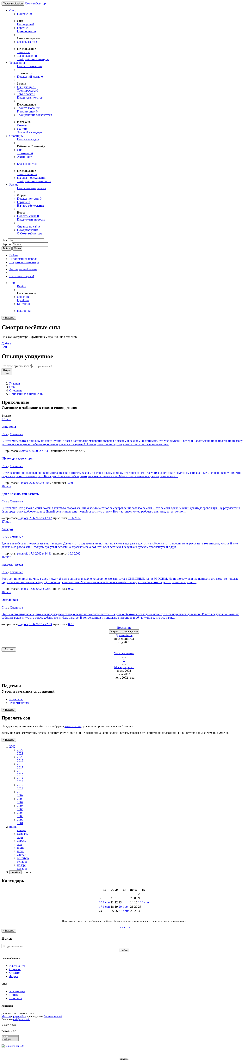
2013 (20, 781)
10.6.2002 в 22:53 (40, 624)
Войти (6, 248)
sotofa (24, 450)
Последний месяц (30, 76)
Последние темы (29, 198)
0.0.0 (70, 482)
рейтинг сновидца (33, 59)
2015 (20, 774)
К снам (27, 111)
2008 (20, 798)
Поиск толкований (29, 66)
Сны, (12, 10)
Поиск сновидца (28, 139)
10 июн (6, 592)
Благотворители (27, 163)
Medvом (6, 1016)
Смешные (15, 390)
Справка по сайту (28, 226)
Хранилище (17, 991)
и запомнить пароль (23, 258)
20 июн (6, 486)
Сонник (22, 128)
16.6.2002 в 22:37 (40, 588)
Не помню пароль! (21, 276)
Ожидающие (26, 87)
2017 (20, 767)
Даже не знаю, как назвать (20, 493)
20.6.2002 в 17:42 (40, 518)
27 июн (6, 419)
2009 (20, 795)
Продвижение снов (30, 97)
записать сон (73, 726)
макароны (9, 426)
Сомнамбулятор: (35, 3)
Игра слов (16, 699)
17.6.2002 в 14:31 (40, 553)
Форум (13, 976)
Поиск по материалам (31, 188)
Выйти (21, 286)
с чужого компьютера (24, 262)
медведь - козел (12, 564)
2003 (20, 816)
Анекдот (7, 529)
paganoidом (19, 1016)
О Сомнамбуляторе (29, 233)
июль (20, 851)
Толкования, (17, 62)
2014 (20, 778)
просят (26, 94)
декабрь (22, 868)
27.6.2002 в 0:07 (39, 482)
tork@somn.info (21, 1019)
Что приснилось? (16, 366)
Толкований (25, 153)
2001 (20, 823)
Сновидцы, (16, 135)
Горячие (22, 27)
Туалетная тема (19, 702)
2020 (20, 757)
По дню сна (124, 926)
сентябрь (23, 858)
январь (21, 830)
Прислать (15, 998)
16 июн (6, 557)
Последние (25, 24)
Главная (14, 383)
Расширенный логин (23, 269)
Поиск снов (25, 13)
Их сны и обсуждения (31, 177)
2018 (20, 764)
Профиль (23, 300)
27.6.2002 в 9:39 (38, 450)
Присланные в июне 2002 (26, 394)
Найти (124, 950)
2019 (20, 760)
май (19, 844)
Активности (25, 156)
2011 (20, 788)
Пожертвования (27, 230)
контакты (27, 174)
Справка (15, 969)
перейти (15, 872)
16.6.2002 (74, 553)
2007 (20, 802)
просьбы (27, 90)
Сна (19, 149)
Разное (13, 184)
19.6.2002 (74, 518)
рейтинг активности (34, 181)
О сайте (14, 972)
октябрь (22, 861)
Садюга (23, 482)
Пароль (6, 244)
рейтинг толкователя (34, 115)
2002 (20, 819)
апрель (21, 840)
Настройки (24, 310)
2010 (20, 791)
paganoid (22, 553)
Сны (12, 387)
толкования (28, 108)
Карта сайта (17, 965)
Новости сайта (28, 216)
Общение (23, 296)
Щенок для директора (17, 458)
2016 (20, 771)
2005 (20, 809)
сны (23, 52)
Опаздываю (10, 599)
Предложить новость (31, 219)
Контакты (23, 303)
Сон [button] (6, 345)
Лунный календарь (29, 132)
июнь (20, 847)
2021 (20, 753)
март (20, 837)
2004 (20, 812)
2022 (20, 750)
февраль (22, 833)
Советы (22, 125)
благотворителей (53, 1016)
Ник (4, 240)
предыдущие (124, 631)
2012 (20, 784)
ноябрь (21, 865)
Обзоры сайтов (27, 41)
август (21, 854)
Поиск (13, 994)
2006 (20, 805)
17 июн (6, 521)
